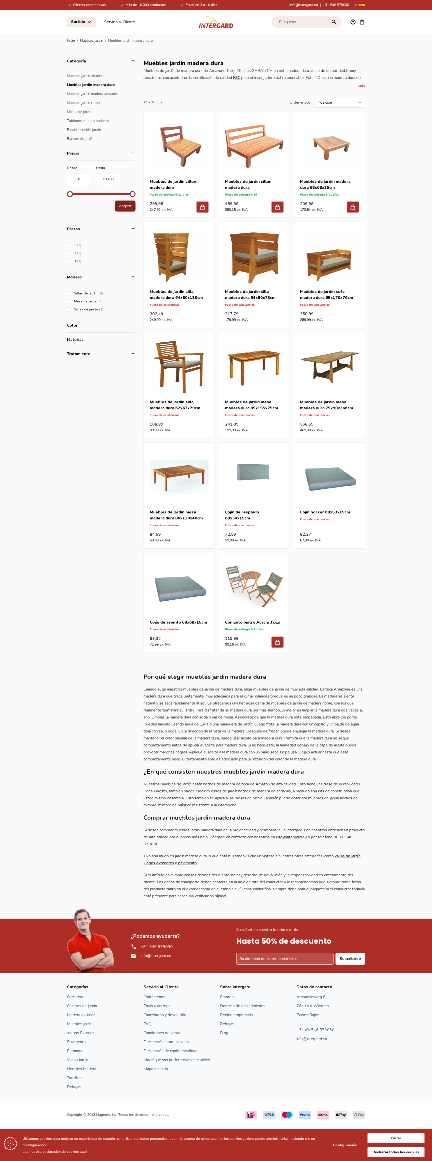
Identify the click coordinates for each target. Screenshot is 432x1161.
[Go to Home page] (216, 22)
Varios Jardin (77, 1060)
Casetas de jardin (82, 1006)
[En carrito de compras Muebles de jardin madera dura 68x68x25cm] (353, 207)
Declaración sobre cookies (166, 1042)
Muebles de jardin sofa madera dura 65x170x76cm (326, 294)
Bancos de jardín (80, 138)
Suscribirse (350, 958)
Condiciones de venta (162, 1033)
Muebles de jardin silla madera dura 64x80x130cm (176, 294)
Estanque (75, 1051)
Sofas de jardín (103, 309)
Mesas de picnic (79, 111)
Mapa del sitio (156, 1069)
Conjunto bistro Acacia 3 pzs (252, 622)
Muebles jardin (91, 40)
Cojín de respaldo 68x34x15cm (242, 515)
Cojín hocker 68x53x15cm (325, 512)
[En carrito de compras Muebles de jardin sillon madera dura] (202, 207)
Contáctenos (154, 997)
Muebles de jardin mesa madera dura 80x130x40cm (176, 515)
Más (361, 86)
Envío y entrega (157, 1006)
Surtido (78, 21)
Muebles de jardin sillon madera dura (173, 184)
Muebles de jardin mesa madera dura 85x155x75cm (251, 405)
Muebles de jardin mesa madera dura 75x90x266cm (326, 405)
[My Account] (353, 22)
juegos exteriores (159, 863)
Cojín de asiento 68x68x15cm (178, 622)
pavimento (187, 863)
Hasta (100, 168)
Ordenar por (300, 102)
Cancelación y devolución (165, 1015)
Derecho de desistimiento (242, 1006)
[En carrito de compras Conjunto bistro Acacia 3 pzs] (278, 642)
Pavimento (76, 1042)
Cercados (75, 997)
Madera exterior (81, 1015)
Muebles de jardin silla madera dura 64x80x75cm (250, 294)
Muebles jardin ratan (83, 102)
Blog (224, 1033)
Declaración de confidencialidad (171, 1051)
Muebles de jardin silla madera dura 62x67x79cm (175, 405)
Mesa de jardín (102, 301)
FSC (236, 77)
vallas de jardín (347, 856)
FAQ (148, 1024)
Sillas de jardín (102, 293)
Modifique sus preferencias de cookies (177, 1060)
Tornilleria (75, 1078)
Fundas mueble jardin (84, 129)
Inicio (71, 40)
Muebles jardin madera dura (91, 84)
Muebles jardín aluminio (85, 75)
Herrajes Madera (81, 1069)
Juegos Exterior (80, 1033)
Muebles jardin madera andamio (92, 93)
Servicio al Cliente (119, 22)
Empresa (228, 997)
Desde (72, 168)
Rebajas (74, 1087)
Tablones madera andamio (88, 120)
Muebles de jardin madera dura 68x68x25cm (325, 184)
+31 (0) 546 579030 (315, 1030)
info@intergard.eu (304, 4)
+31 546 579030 (336, 4)
